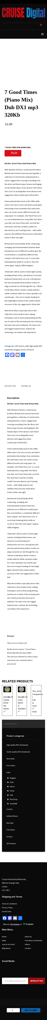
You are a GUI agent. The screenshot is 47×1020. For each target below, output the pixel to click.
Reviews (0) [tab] (26, 386)
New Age (10, 823)
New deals (11, 758)
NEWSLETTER (36, 981)
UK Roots (30, 350)
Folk (11, 795)
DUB (27, 346)
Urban (12, 791)
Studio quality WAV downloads (18, 752)
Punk (12, 782)
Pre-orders (11, 765)
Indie (8, 772)
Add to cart (30, 1010)
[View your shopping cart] (42, 26)
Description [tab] (10, 386)
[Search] (41, 724)
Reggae (17, 350)
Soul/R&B (13, 803)
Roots (23, 350)
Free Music (11, 830)
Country (10, 809)
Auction (9, 836)
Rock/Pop (13, 799)
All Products (20, 346)
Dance (12, 786)
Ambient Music (12, 816)
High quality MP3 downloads (17, 745)
